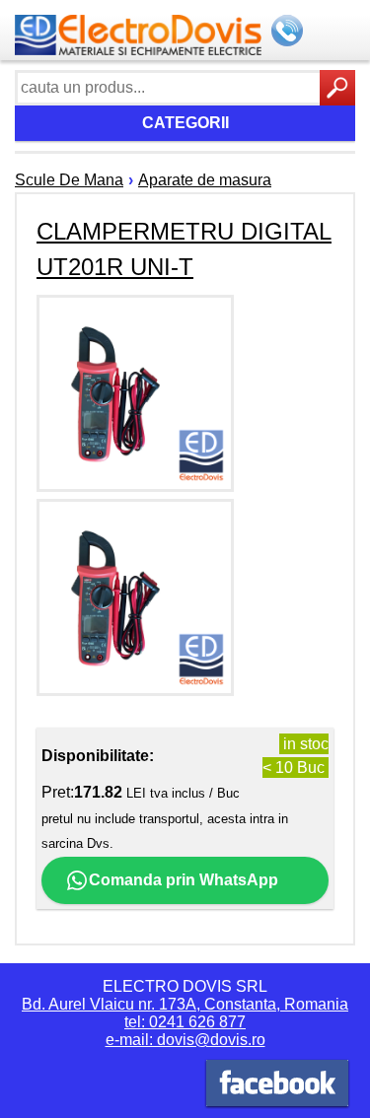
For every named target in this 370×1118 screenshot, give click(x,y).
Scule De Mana (69, 180)
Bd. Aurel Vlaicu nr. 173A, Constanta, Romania (185, 1004)
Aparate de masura (204, 180)
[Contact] (289, 32)
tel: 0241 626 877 (185, 1021)
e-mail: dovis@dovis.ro (185, 1039)
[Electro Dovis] (277, 1086)
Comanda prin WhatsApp (183, 880)
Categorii (185, 122)
